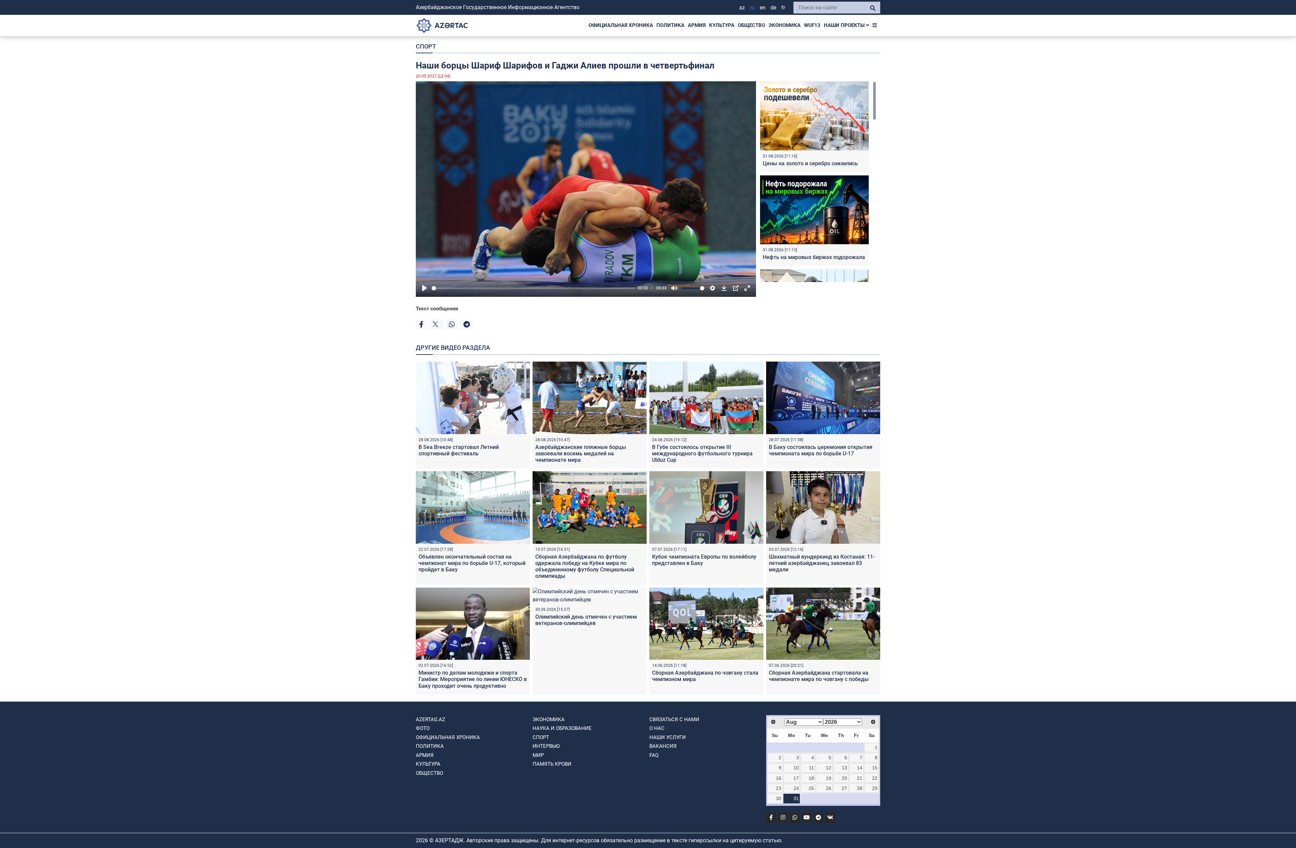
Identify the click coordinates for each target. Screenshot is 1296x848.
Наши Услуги (667, 737)
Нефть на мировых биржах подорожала (814, 257)
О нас (657, 728)
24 (796, 788)
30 (778, 798)
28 (859, 788)
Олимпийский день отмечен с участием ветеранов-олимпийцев (586, 620)
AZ (742, 7)
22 (875, 778)
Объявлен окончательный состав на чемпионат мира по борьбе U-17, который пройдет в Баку (471, 563)
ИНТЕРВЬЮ (546, 746)
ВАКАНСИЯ (663, 746)
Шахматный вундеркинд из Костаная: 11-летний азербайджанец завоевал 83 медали (822, 563)
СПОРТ (426, 46)
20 (844, 778)
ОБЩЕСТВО (751, 25)
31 (796, 798)
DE (773, 7)
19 (828, 778)
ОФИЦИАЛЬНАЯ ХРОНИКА (621, 25)
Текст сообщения (437, 308)
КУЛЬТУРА (721, 25)
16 (778, 778)
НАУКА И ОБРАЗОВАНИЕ (562, 728)
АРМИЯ (697, 25)
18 (811, 778)
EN (762, 7)
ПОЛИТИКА (670, 25)
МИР (538, 755)
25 (811, 788)
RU (752, 7)
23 (778, 788)
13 (844, 767)
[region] (818, 181)
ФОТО (423, 728)
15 (875, 767)
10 (796, 767)
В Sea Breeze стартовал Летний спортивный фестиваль (458, 450)
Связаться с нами (674, 719)
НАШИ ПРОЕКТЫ (845, 25)
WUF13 (812, 25)
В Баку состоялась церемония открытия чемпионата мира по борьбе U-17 (820, 450)
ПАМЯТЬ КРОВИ (552, 764)
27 (844, 788)
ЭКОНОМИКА (784, 25)
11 (811, 767)
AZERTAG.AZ (430, 719)
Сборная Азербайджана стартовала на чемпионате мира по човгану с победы (819, 676)
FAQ (653, 755)
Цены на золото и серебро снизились (810, 163)
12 (828, 767)
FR (783, 7)
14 (859, 767)
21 (859, 778)
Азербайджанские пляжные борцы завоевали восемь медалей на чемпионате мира (580, 453)
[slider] (533, 288)
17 (796, 778)
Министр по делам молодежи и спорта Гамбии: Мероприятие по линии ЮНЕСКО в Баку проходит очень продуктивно (472, 679)
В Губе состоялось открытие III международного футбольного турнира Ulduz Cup (702, 453)
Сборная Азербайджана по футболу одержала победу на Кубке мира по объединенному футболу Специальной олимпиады (584, 567)
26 (828, 788)
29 (875, 788)
